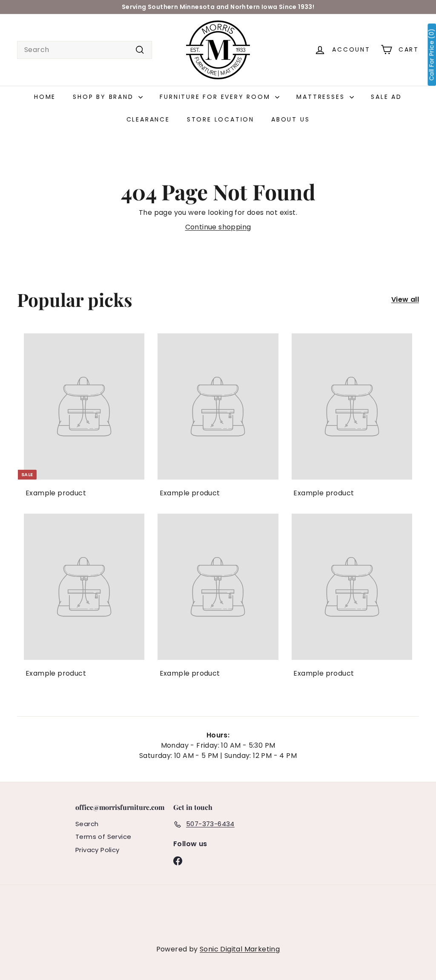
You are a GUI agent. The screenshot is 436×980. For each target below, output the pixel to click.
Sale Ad (386, 97)
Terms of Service (103, 836)
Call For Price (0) (431, 55)
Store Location (220, 119)
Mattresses (321, 97)
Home (45, 97)
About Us (290, 119)
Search (86, 823)
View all (405, 299)
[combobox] (84, 50)
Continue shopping (218, 227)
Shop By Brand (104, 97)
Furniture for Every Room (216, 97)
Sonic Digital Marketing (240, 949)
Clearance (148, 119)
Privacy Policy (97, 849)
